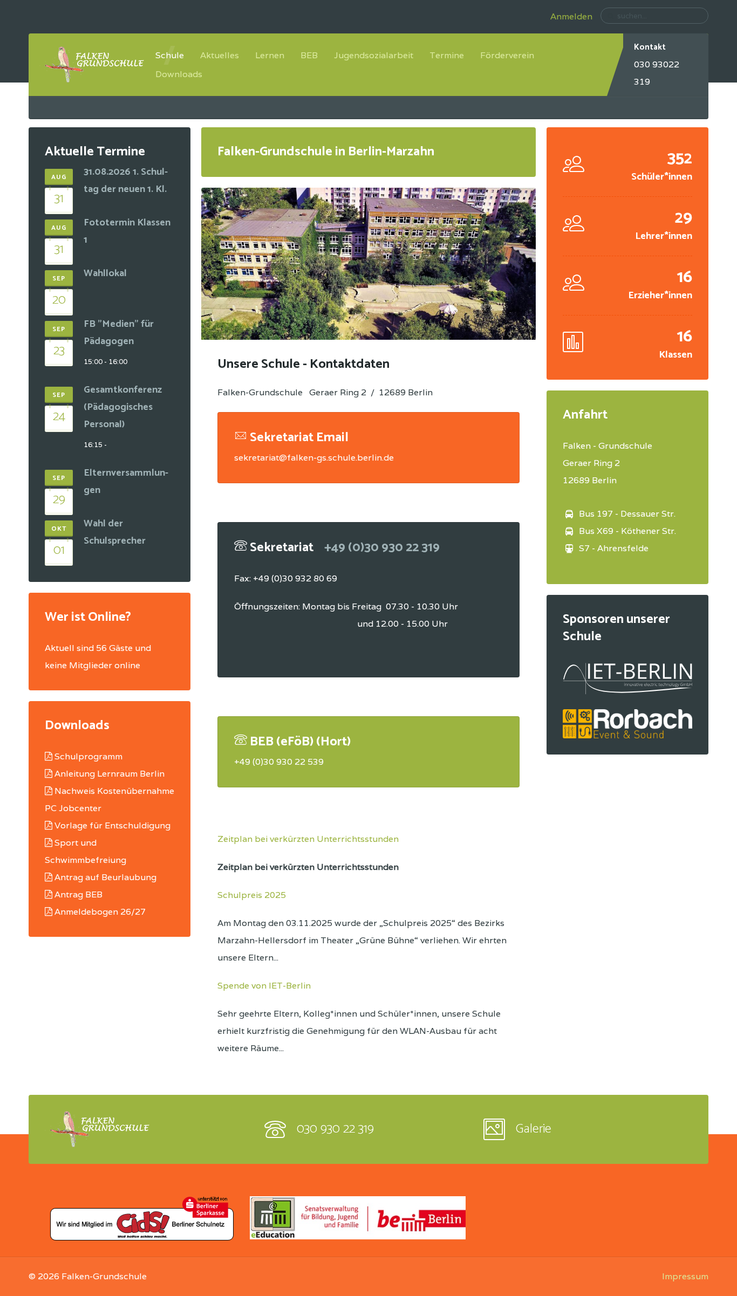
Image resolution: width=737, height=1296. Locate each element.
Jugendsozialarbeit (373, 55)
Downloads (178, 74)
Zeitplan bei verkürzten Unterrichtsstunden (308, 839)
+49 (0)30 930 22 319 (382, 547)
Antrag (69, 894)
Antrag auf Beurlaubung (105, 877)
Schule (169, 55)
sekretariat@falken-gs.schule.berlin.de (314, 457)
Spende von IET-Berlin (264, 985)
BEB (309, 55)
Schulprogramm (88, 756)
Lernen (269, 55)
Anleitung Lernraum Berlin (109, 773)
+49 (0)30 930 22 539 (279, 761)
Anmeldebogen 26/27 (100, 911)
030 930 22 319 (335, 1129)
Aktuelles (219, 55)
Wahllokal (105, 273)
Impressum (685, 1276)
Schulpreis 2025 (251, 895)
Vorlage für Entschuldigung (112, 825)
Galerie (533, 1129)
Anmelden (571, 16)
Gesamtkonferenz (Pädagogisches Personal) (123, 407)
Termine (446, 55)
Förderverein (507, 55)
